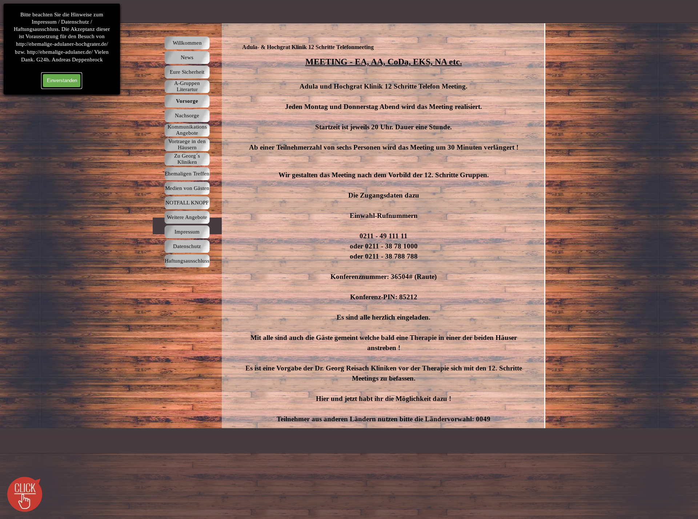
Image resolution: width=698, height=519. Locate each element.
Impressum (187, 232)
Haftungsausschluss (187, 261)
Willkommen (187, 43)
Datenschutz (187, 246)
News (187, 57)
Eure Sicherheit (187, 72)
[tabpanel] (383, 239)
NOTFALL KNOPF (187, 203)
